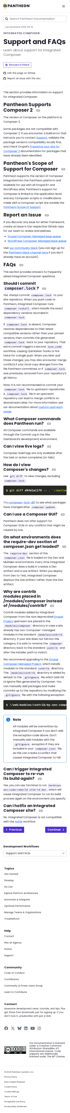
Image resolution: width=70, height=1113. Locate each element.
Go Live (8, 886)
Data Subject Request (14, 1082)
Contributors (11, 979)
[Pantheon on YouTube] (32, 1028)
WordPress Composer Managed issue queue (37, 241)
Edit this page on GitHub (21, 73)
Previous (15, 830)
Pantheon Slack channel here (28, 252)
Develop (9, 880)
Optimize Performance (17, 906)
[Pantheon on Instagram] (39, 1028)
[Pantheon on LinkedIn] (26, 1028)
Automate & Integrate (17, 899)
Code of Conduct (14, 973)
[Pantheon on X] (13, 1028)
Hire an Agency (13, 942)
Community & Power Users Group (23, 985)
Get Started (11, 874)
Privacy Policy (10, 1077)
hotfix (18, 822)
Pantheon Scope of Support (22, 207)
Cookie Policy (10, 1087)
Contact (9, 936)
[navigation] (35, 850)
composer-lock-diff (21, 502)
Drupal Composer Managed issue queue (34, 236)
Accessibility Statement (15, 1106)
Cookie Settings (11, 1092)
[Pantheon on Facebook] (6, 1028)
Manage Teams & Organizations (22, 912)
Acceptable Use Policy (14, 1102)
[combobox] (35, 19)
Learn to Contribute (15, 992)
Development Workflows (21, 846)
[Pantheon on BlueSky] (19, 1028)
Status (8, 949)
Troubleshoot (12, 918)
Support (41, 138)
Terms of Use (10, 1097)
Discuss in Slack (19, 64)
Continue (54, 830)
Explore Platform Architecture (21, 893)
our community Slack (24, 248)
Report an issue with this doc (24, 78)
